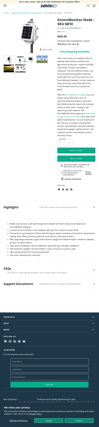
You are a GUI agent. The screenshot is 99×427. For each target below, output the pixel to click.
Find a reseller (88, 173)
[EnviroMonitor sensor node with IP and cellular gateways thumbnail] (25, 59)
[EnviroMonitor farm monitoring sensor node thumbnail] (9, 59)
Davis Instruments (70, 28)
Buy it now (76, 158)
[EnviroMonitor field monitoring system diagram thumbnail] (42, 59)
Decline (79, 420)
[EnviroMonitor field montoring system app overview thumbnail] (20, 68)
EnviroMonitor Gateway (75, 94)
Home (6, 13)
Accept (49, 420)
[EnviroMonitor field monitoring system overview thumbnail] (8, 68)
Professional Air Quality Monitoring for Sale (56, 399)
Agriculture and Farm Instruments (27, 13)
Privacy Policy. (35, 413)
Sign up (49, 384)
